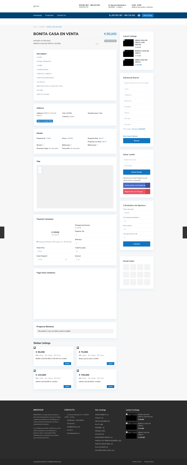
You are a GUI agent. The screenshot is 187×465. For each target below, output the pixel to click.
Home (35, 27)
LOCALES (98, 434)
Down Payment (42, 256)
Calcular (136, 244)
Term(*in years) (80, 248)
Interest (78, 256)
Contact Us (61, 15)
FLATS (97, 424)
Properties (49, 15)
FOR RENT (98, 428)
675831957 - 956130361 (75, 420)
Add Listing (147, 15)
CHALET (98, 418)
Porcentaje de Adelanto (131, 217)
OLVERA (57, 43)
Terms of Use (136, 462)
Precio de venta (128, 209)
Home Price (41, 248)
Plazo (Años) (127, 225)
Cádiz (100, 113)
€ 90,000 (40, 352)
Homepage (37, 15)
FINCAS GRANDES (101, 421)
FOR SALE (47, 41)
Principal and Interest (82, 225)
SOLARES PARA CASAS (103, 450)
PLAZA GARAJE (100, 447)
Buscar (136, 141)
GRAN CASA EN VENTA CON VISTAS (141, 42)
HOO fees (78, 240)
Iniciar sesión (136, 172)
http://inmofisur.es (73, 433)
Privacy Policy (149, 462)
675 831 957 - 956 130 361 (123, 15)
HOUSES (41, 27)
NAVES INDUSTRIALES (102, 437)
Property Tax (79, 231)
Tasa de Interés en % (130, 234)
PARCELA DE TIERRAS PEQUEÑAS (106, 441)
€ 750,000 (84, 374)
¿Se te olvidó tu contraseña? (132, 180)
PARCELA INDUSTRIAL (102, 444)
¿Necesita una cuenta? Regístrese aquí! (135, 178)
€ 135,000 (41, 374)
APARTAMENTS (100, 415)
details (67, 363)
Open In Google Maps (44, 121)
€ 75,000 (83, 352)
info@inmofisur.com (73, 427)
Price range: (127, 129)
